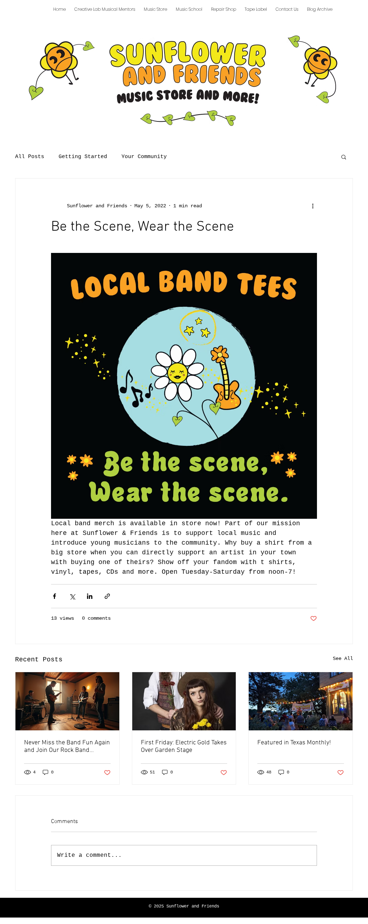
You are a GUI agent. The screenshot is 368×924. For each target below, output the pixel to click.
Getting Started (83, 157)
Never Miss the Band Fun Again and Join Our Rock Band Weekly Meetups (67, 746)
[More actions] (312, 206)
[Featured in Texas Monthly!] (301, 701)
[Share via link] (107, 596)
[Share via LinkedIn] (89, 596)
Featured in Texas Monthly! (294, 743)
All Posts (29, 157)
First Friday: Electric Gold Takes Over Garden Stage (184, 746)
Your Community (144, 157)
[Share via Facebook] (54, 596)
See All (343, 658)
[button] (343, 157)
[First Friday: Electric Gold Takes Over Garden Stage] (184, 701)
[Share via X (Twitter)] (72, 596)
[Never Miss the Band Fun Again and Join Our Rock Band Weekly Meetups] (67, 701)
